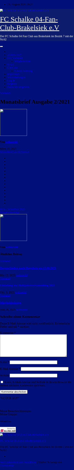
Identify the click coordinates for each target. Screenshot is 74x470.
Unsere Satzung (23, 70)
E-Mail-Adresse (10, 368)
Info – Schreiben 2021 (12, 209)
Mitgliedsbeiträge (10, 212)
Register (12, 83)
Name (4, 362)
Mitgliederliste (22, 61)
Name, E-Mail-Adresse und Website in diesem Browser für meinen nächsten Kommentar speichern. (35, 384)
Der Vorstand (14, 58)
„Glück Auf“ (14, 54)
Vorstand (5, 93)
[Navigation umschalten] (1, 46)
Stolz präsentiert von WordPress (18, 462)
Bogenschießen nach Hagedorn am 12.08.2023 (28, 267)
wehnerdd (11, 141)
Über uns (12, 67)
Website (4, 375)
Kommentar (8, 332)
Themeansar (7, 465)
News (10, 64)
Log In (11, 80)
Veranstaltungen (16, 77)
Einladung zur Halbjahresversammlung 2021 (27, 285)
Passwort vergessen (18, 86)
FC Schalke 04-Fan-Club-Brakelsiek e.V (23, 440)
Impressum (13, 74)
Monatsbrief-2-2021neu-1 (14, 152)
